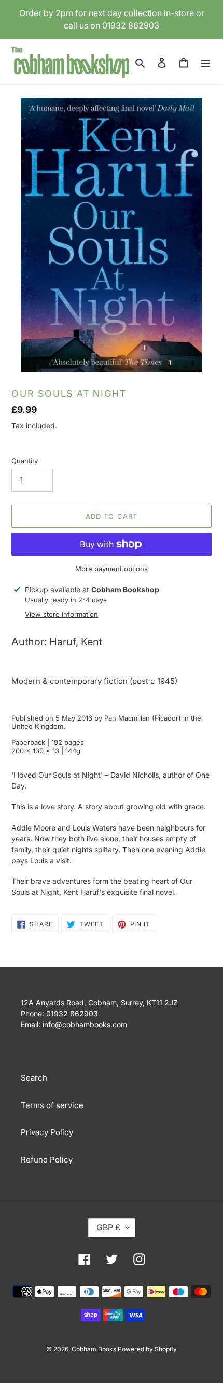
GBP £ (108, 1227)
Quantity (24, 461)
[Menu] (205, 62)
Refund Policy (47, 1160)
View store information (61, 614)
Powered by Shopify (147, 1349)
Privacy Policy (47, 1132)
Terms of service (52, 1105)
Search (34, 1078)
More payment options (111, 568)
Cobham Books (95, 1349)
